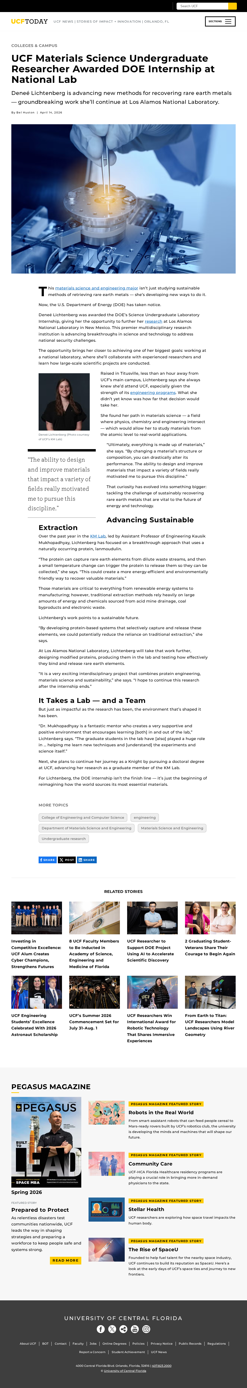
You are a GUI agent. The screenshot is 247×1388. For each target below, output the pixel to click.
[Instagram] (146, 1329)
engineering (145, 817)
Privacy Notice (162, 1343)
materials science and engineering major (96, 288)
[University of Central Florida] (46, 6)
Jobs (93, 1343)
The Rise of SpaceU (153, 1249)
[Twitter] (112, 1329)
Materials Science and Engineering (172, 828)
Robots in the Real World (161, 1112)
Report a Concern (92, 1352)
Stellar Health (146, 1209)
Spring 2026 (26, 1192)
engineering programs (153, 392)
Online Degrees (114, 1343)
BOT (45, 1343)
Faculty (78, 1343)
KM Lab (98, 536)
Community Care (150, 1164)
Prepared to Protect (40, 1210)
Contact (61, 1343)
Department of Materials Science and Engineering (86, 828)
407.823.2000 (162, 1366)
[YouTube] (135, 1329)
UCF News (159, 1352)
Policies (138, 1343)
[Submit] (232, 6)
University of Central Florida (123, 1318)
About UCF (28, 1343)
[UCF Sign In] (154, 6)
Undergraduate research (64, 839)
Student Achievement (128, 1352)
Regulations (216, 1343)
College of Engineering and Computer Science (83, 817)
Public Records (190, 1343)
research (153, 321)
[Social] (123, 1329)
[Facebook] (101, 1329)
